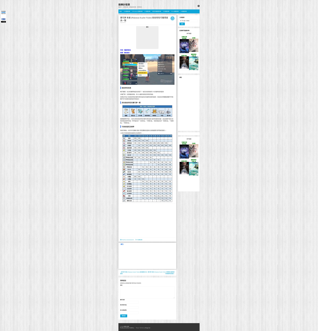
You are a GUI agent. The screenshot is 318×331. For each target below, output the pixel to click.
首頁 (120, 11)
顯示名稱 (122, 299)
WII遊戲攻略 (184, 11)
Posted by (127, 239)
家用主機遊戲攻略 (156, 11)
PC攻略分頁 (139, 239)
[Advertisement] (147, 38)
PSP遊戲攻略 (166, 11)
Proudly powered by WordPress (127, 327)
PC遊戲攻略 (147, 11)
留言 (121, 285)
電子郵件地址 (123, 305)
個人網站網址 (123, 310)
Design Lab (147, 327)
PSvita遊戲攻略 (175, 11)
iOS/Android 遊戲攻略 (137, 11)
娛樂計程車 (124, 4)
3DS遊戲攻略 (127, 11)
